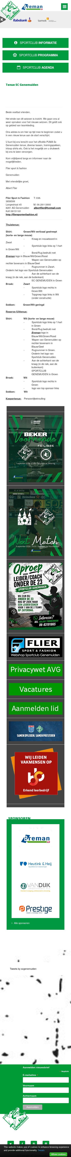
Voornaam (28, 1085)
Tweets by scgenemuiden (23, 968)
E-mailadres (30, 1075)
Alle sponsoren (22, 923)
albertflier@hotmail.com (47, 207)
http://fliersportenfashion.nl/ (22, 214)
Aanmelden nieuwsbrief (36, 1067)
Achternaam (29, 1095)
